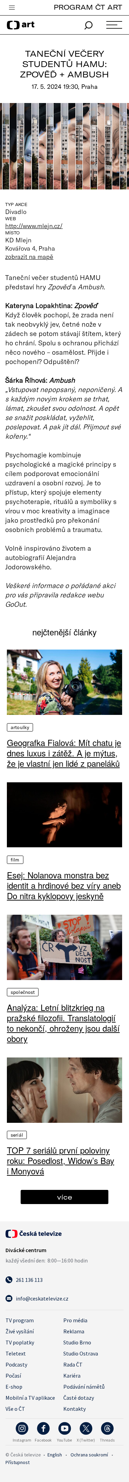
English (54, 1455)
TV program (20, 1320)
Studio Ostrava (80, 1353)
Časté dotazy (78, 1397)
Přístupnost (18, 1462)
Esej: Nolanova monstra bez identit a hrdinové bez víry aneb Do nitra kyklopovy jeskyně (64, 885)
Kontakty (74, 1408)
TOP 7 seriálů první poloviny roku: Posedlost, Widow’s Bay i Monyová (60, 1160)
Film (15, 860)
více (64, 1197)
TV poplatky (20, 1342)
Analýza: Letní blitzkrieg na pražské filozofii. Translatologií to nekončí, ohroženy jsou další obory (63, 1023)
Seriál (17, 1135)
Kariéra (71, 1375)
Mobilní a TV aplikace (30, 1397)
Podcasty (16, 1364)
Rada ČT (73, 1364)
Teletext (16, 1353)
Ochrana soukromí (89, 1455)
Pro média (75, 1320)
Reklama (73, 1331)
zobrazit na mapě (29, 256)
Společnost (23, 992)
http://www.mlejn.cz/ (34, 226)
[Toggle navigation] (12, 8)
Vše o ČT (15, 1408)
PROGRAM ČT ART (88, 7)
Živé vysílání (20, 1331)
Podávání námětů (84, 1386)
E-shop (14, 1386)
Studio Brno (77, 1342)
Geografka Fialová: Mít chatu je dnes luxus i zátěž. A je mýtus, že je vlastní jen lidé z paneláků (64, 752)
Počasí (13, 1375)
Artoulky (20, 727)
